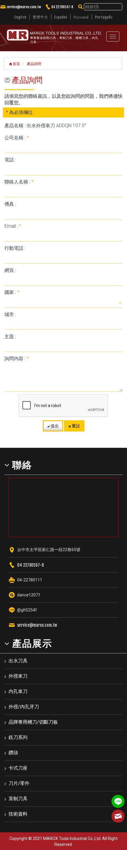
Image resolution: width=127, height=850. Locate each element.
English (20, 17)
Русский (81, 17)
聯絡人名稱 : (19, 182)
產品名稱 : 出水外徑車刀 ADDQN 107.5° (45, 125)
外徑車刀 (18, 676)
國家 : (11, 292)
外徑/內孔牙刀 (24, 707)
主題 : (10, 336)
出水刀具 (18, 661)
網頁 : (10, 270)
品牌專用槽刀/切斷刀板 (33, 722)
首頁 (16, 64)
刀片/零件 (19, 783)
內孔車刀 (18, 691)
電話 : (10, 160)
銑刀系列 (18, 737)
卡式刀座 (18, 768)
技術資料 (18, 814)
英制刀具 (18, 798)
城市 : (10, 314)
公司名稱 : (16, 137)
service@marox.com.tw (23, 7)
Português (104, 17)
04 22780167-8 (62, 7)
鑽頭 (13, 752)
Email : (12, 226)
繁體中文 (40, 17)
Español (60, 17)
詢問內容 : (16, 358)
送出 (54, 426)
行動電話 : (14, 248)
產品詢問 (33, 64)
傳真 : (10, 204)
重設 (75, 426)
